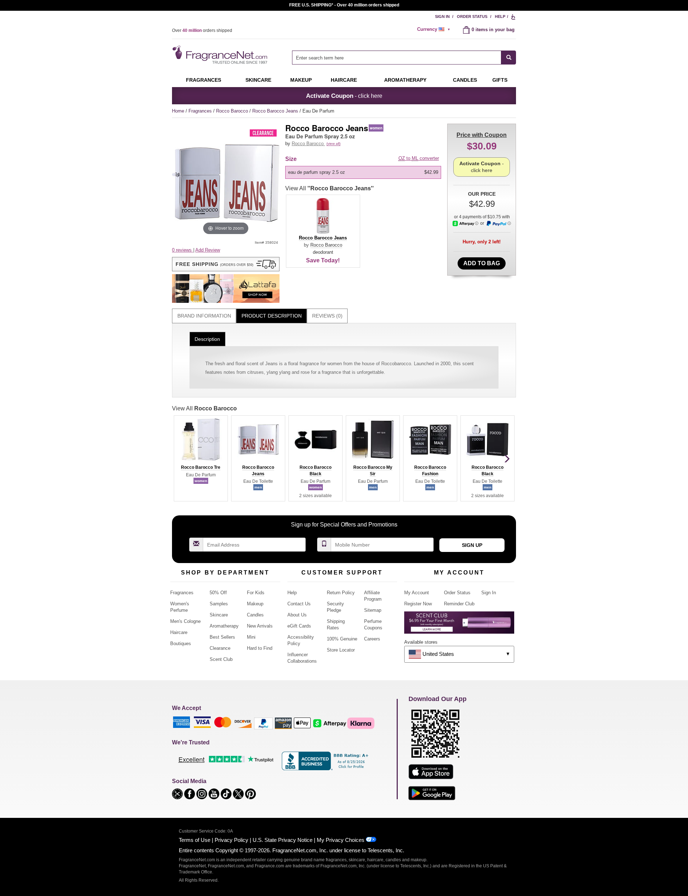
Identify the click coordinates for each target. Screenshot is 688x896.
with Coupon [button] (482, 135)
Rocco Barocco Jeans (276, 111)
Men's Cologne (185, 621)
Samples (219, 603)
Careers (372, 639)
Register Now (418, 603)
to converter (418, 158)
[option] (363, 172)
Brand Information (204, 316)
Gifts (499, 80)
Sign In (442, 16)
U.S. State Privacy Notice (282, 840)
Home (178, 111)
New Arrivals (260, 626)
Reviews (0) (327, 316)
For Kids (255, 592)
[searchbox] (396, 58)
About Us (297, 615)
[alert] (434, 29)
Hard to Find (259, 648)
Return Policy (341, 592)
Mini (251, 637)
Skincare (258, 80)
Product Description (272, 316)
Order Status (472, 16)
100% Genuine (342, 639)
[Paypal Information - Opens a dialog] (498, 223)
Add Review (207, 250)
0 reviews (182, 250)
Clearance (220, 648)
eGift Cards (299, 626)
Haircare (344, 80)
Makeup (301, 80)
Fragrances (203, 80)
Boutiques (180, 643)
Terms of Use (194, 840)
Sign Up (472, 545)
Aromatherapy (224, 626)
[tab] (204, 316)
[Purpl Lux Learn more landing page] (459, 625)
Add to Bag (481, 263)
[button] (226, 264)
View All (329, 188)
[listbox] (364, 172)
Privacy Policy (231, 840)
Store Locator (341, 650)
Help (500, 16)
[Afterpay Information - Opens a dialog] (465, 223)
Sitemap (372, 610)
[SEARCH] (508, 58)
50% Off (218, 592)
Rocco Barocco (232, 111)
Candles (255, 615)
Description (207, 339)
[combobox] (404, 58)
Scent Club (221, 659)
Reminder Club (459, 603)
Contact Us (299, 603)
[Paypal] (263, 723)
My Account (416, 592)
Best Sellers (222, 637)
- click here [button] (344, 95)
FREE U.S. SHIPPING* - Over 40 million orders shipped (344, 5)
